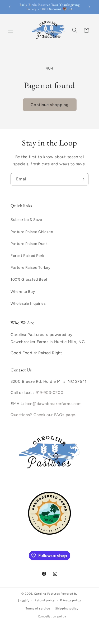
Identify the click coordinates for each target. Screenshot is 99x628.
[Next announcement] (89, 7)
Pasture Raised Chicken (32, 232)
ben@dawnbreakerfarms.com (53, 403)
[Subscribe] (82, 179)
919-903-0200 (49, 392)
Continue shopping (50, 104)
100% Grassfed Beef (29, 279)
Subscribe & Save (26, 219)
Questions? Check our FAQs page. (43, 414)
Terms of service (38, 608)
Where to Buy (23, 291)
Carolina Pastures (47, 593)
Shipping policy (67, 608)
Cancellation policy (52, 616)
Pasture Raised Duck (29, 244)
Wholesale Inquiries (28, 303)
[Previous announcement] (10, 7)
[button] (10, 30)
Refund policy (45, 600)
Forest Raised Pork (27, 255)
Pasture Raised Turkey (30, 267)
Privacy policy (70, 600)
